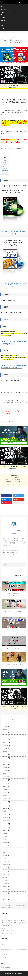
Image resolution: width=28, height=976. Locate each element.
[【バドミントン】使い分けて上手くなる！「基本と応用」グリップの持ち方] (14, 586)
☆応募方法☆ (4, 166)
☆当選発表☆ (4, 172)
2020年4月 (5, 839)
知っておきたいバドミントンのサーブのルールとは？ (14, 664)
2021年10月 (5, 783)
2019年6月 (5, 845)
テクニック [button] (3, 9)
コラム (2, 25)
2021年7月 (5, 792)
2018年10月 (5, 871)
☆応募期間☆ (4, 162)
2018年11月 (5, 867)
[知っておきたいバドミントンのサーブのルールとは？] (14, 657)
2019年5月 (5, 849)
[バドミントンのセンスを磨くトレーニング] (14, 641)
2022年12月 (5, 739)
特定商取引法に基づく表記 (7, 951)
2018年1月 (5, 886)
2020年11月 (5, 817)
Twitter (4, 168)
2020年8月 (5, 827)
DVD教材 (3, 28)
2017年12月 (5, 889)
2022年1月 (5, 773)
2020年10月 (5, 820)
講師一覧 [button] (3, 20)
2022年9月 (5, 748)
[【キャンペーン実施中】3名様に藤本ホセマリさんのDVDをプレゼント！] (14, 55)
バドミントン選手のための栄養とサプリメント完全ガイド (14, 485)
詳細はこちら (16, 87)
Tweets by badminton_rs (5, 967)
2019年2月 (5, 858)
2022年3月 (5, 767)
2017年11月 (5, 893)
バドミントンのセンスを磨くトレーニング (14, 648)
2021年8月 (5, 789)
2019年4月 (5, 852)
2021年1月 (5, 811)
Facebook (5, 170)
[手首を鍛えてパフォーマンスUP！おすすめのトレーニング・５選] (14, 604)
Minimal (11, 973)
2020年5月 (5, 836)
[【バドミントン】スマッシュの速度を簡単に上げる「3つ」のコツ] (14, 622)
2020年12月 (5, 814)
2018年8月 (5, 877)
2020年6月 (5, 833)
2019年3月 (5, 855)
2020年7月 (5, 830)
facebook (5, 495)
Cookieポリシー (5, 23)
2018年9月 (5, 874)
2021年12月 (5, 776)
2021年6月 (5, 795)
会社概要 (3, 944)
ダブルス (3, 14)
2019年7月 (5, 842)
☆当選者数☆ (4, 164)
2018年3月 (5, 880)
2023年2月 (5, 732)
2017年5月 (5, 896)
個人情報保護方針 (5, 947)
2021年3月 (5, 805)
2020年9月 (5, 823)
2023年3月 (5, 729)
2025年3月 (5, 726)
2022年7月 (5, 754)
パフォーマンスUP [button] (5, 12)
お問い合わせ (4, 957)
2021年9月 (5, 786)
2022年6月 (5, 758)
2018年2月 (5, 883)
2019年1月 (5, 861)
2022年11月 (5, 742)
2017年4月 (5, 899)
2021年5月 (5, 798)
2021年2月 (5, 808)
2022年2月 (5, 770)
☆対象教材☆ (4, 160)
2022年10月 (5, 745)
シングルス (3, 17)
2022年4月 (5, 764)
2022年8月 (5, 751)
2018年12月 (5, 864)
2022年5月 (5, 761)
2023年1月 (5, 736)
